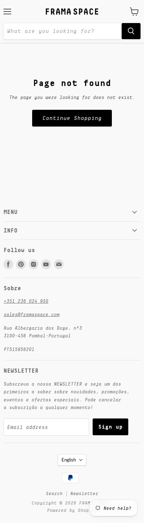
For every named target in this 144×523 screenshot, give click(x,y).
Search (54, 493)
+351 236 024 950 (25, 301)
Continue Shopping (72, 118)
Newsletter (84, 493)
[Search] (131, 31)
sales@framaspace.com (31, 314)
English (69, 460)
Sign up (110, 426)
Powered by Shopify (72, 510)
